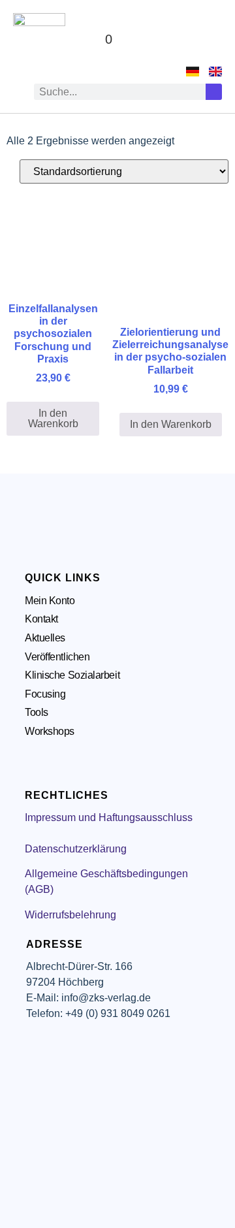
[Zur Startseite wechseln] (39, 39)
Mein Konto (50, 600)
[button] (209, 39)
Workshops (49, 731)
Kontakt (41, 618)
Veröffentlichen (57, 656)
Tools (36, 712)
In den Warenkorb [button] (53, 418)
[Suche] (214, 92)
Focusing (45, 694)
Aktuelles (45, 637)
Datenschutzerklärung (76, 848)
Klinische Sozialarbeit (72, 675)
